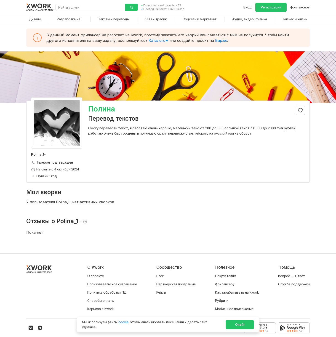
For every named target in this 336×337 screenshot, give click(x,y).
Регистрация (271, 7)
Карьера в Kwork (100, 309)
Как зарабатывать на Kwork (237, 292)
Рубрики (221, 301)
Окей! (240, 324)
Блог (160, 276)
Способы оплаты (100, 301)
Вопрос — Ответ (291, 276)
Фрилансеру (300, 7)
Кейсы (161, 292)
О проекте (95, 276)
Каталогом (158, 40)
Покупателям (225, 276)
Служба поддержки (294, 284)
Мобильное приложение (234, 309)
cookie (123, 322)
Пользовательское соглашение (112, 284)
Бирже (221, 40)
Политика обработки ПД (107, 292)
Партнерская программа (176, 284)
